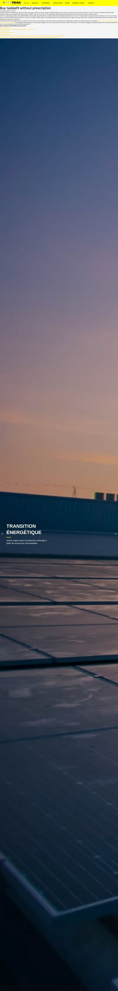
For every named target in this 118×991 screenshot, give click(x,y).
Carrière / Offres (78, 3)
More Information (5, 27)
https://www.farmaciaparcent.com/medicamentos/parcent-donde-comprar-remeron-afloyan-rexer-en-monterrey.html (32, 35)
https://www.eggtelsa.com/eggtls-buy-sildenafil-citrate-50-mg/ (17, 29)
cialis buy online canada (7, 32)
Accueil (26, 3)
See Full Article (4, 31)
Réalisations (57, 3)
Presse (67, 3)
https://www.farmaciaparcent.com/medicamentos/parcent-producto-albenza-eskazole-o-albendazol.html (29, 37)
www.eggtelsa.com (5, 34)
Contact (91, 3)
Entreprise (45, 3)
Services (35, 3)
